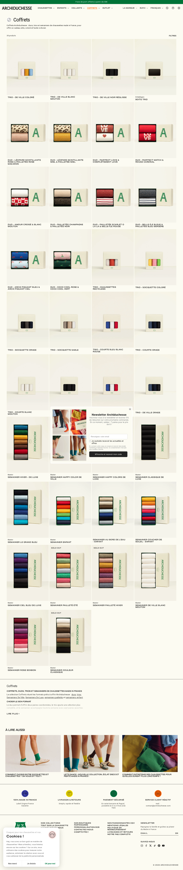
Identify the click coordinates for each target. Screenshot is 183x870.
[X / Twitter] (150, 845)
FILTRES (172, 36)
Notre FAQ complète (119, 834)
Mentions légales (117, 825)
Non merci (12, 863)
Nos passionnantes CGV (121, 823)
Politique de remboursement (116, 828)
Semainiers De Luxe (34, 697)
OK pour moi (50, 863)
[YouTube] (163, 845)
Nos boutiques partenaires (82, 824)
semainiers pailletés (54, 697)
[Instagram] (142, 845)
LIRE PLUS (13, 714)
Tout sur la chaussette (54, 825)
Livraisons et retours (120, 832)
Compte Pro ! (81, 832)
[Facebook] (146, 845)
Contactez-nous (83, 830)
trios (79, 694)
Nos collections (50, 823)
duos (74, 694)
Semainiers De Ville (15, 697)
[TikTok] (155, 845)
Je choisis (31, 863)
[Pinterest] (159, 845)
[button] (46, 8)
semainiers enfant (74, 697)
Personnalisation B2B (86, 827)
